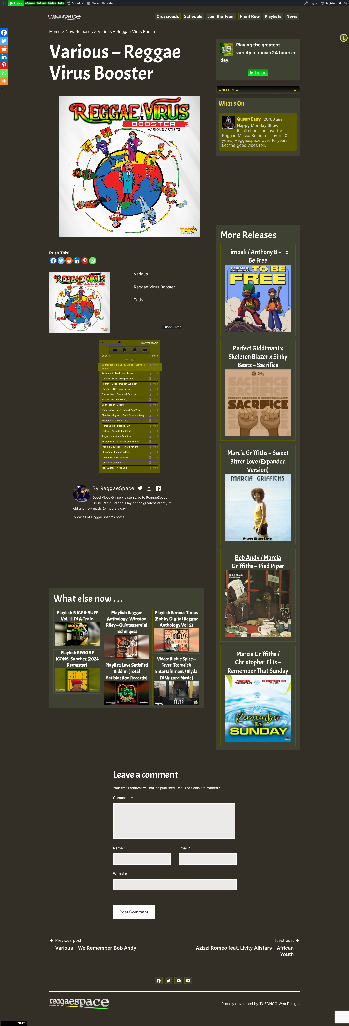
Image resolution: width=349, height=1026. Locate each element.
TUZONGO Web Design (279, 1004)
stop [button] (135, 350)
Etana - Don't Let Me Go (114, 399)
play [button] (125, 350)
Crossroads (168, 16)
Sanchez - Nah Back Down (116, 389)
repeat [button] (126, 360)
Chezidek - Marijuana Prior (116, 452)
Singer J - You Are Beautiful (116, 436)
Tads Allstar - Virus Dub (114, 467)
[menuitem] (4, 3)
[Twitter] (61, 260)
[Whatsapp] (92, 260)
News (291, 16)
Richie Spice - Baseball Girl (116, 425)
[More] (4, 81)
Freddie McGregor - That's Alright (120, 446)
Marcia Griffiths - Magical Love (118, 378)
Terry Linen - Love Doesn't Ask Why (121, 410)
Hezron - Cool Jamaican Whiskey (119, 383)
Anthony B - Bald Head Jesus (117, 373)
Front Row (250, 16)
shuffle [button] (132, 360)
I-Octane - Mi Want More (115, 420)
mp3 (155, 364)
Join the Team (221, 16)
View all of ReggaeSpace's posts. (99, 517)
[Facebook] (53, 260)
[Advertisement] (129, 554)
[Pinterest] (84, 260)
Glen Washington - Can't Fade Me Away (123, 415)
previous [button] (115, 350)
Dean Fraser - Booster (113, 404)
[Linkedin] (76, 260)
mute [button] (103, 342)
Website (120, 874)
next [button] (145, 350)
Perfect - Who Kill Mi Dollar (116, 431)
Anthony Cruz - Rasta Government (120, 441)
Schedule (193, 16)
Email (184, 848)
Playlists (273, 16)
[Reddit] (69, 260)
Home (55, 31)
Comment (123, 798)
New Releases (79, 31)
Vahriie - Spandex (111, 462)
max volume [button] (119, 342)
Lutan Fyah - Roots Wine (115, 457)
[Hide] (1, 89)
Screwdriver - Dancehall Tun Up (119, 394)
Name (119, 848)
